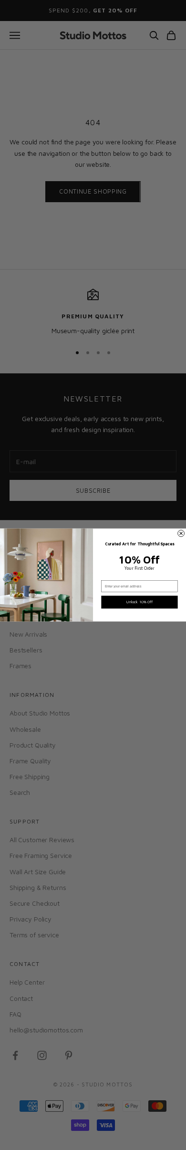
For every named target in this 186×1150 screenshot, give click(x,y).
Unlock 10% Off (139, 602)
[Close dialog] (181, 533)
